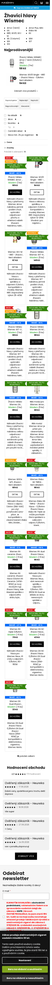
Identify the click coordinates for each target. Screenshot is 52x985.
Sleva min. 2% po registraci (23, 135)
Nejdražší (34, 100)
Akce (12, 119)
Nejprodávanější (11, 106)
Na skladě (14, 115)
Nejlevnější (23, 100)
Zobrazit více (26, 856)
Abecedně (25, 106)
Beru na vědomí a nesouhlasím (25, 978)
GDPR (19, 911)
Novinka (13, 123)
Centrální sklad (17, 131)
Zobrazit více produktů (25, 91)
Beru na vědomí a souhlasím (25, 969)
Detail (37, 192)
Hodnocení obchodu (26, 767)
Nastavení (25, 960)
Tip (11, 127)
